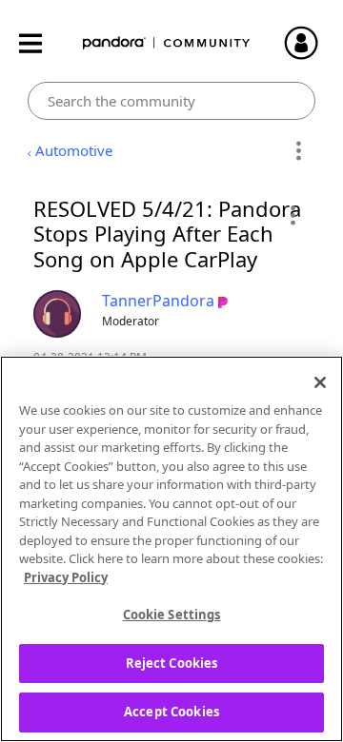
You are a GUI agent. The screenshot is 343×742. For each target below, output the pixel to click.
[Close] (320, 382)
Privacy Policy (66, 577)
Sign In (310, 43)
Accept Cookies (171, 711)
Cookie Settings (172, 614)
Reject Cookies (172, 663)
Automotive (73, 150)
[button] (292, 215)
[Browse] (40, 43)
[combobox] (172, 101)
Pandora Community (166, 43)
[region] (171, 549)
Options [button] (297, 151)
